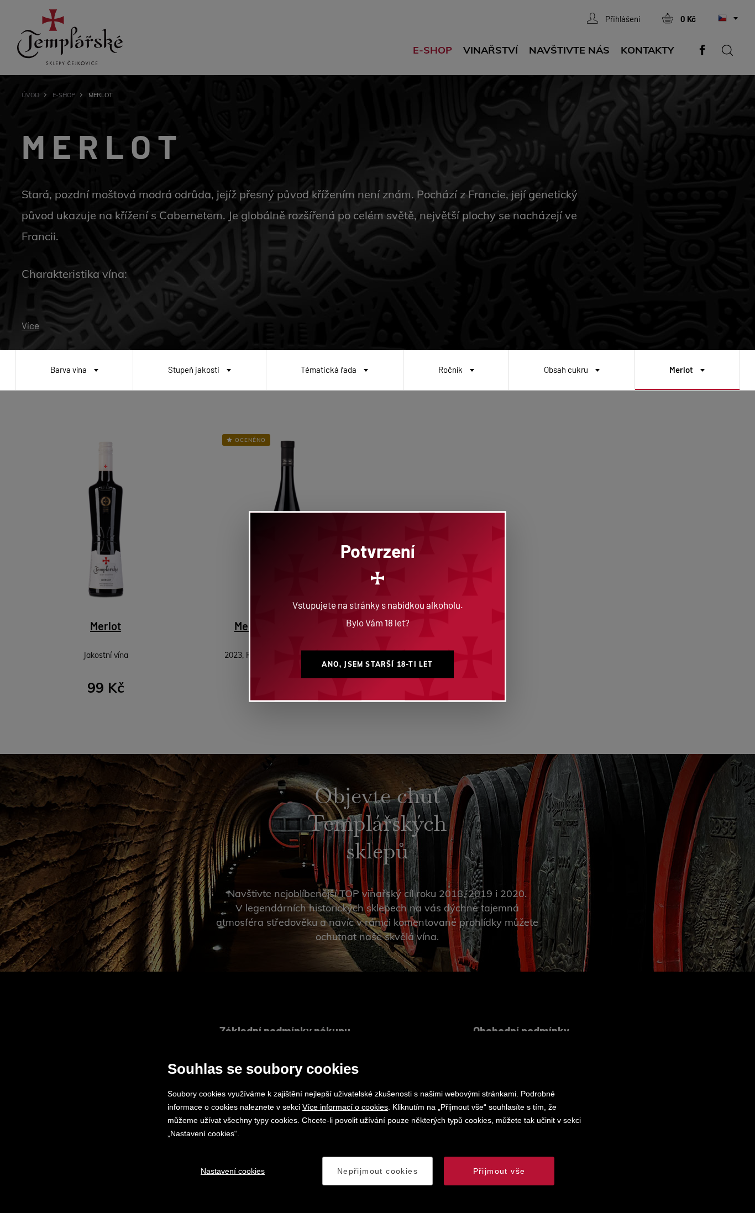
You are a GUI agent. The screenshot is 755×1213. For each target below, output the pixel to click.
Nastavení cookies (233, 1171)
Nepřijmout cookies (377, 1171)
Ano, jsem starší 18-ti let (377, 664)
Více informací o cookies (345, 1107)
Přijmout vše (499, 1171)
